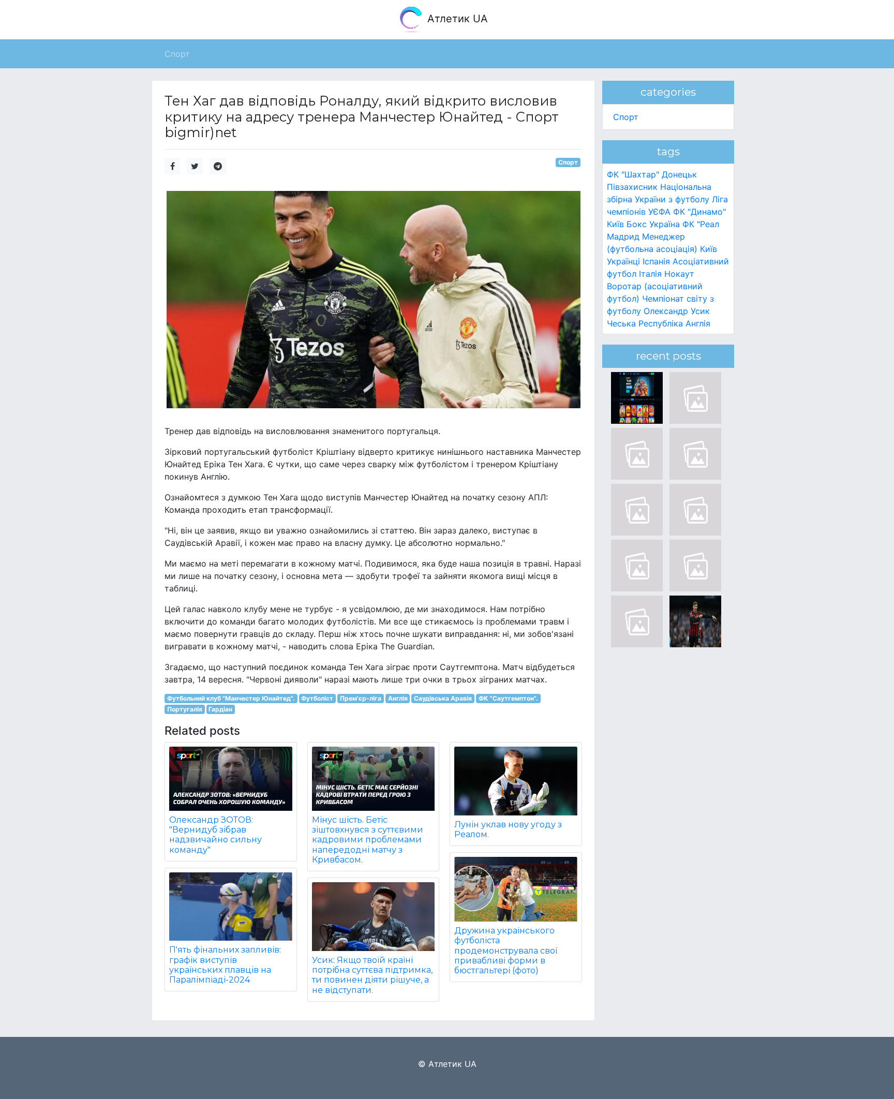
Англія (398, 698)
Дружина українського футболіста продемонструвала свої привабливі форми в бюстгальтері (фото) (505, 950)
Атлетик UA (456, 18)
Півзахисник (632, 187)
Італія (650, 274)
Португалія (184, 709)
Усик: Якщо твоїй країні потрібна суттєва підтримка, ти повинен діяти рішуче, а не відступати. (372, 975)
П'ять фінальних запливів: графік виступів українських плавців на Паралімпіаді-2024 (225, 965)
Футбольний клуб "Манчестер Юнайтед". (231, 698)
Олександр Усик (677, 311)
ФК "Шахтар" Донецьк (652, 174)
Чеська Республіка (645, 323)
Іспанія (656, 261)
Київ (708, 249)
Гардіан (220, 709)
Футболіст (317, 698)
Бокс (637, 224)
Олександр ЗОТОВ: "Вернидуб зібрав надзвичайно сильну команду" (215, 835)
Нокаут (679, 274)
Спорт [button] (177, 54)
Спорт (568, 162)
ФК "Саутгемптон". (508, 698)
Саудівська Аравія (443, 698)
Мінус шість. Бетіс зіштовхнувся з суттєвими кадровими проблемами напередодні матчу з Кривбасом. (367, 840)
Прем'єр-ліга (360, 698)
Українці (623, 261)
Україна (664, 224)
